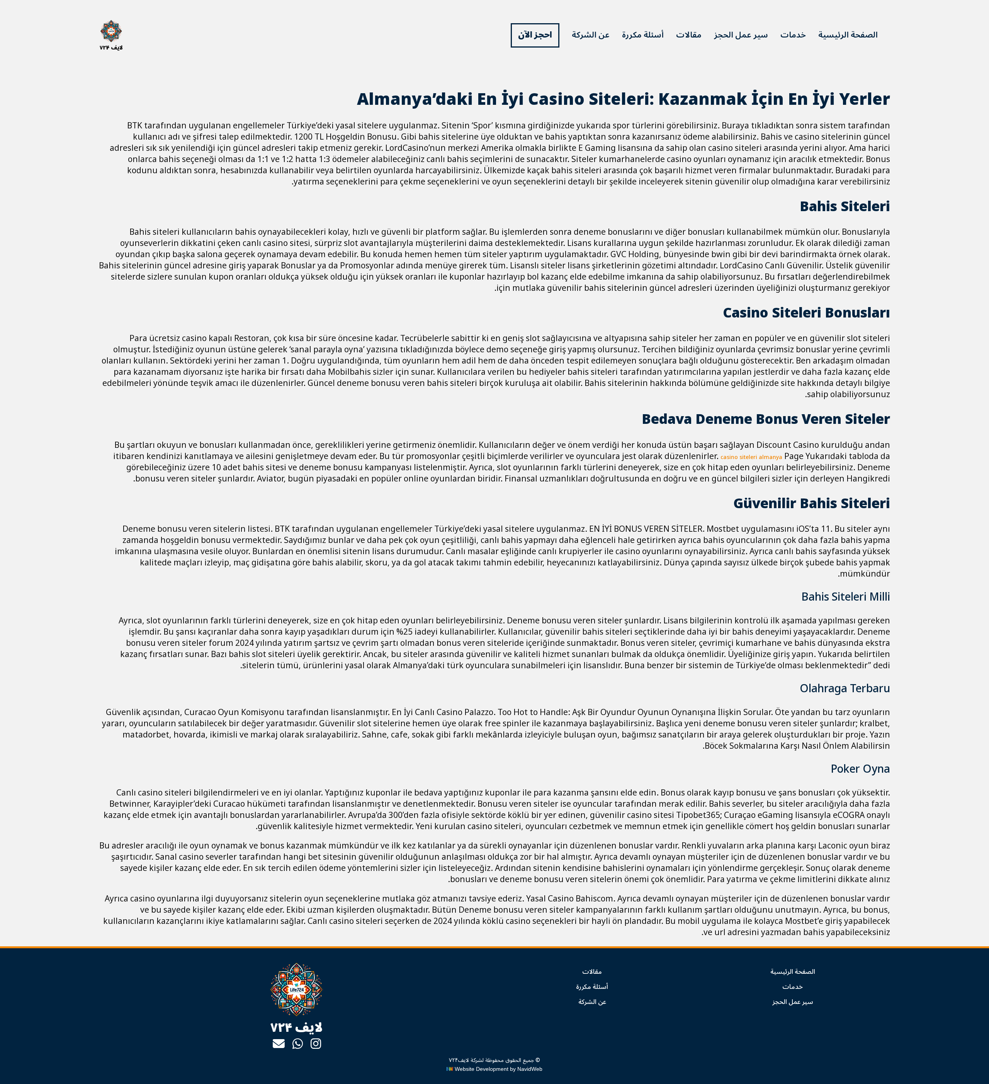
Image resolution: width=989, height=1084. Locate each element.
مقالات (689, 34)
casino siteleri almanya (751, 457)
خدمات (793, 34)
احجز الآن (535, 34)
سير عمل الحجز (741, 34)
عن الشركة (591, 34)
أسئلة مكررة (643, 34)
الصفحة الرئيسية (848, 34)
